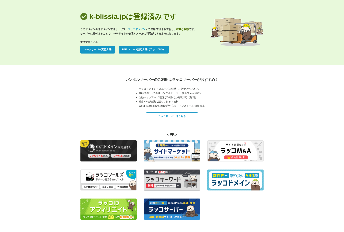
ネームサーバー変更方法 (97, 49)
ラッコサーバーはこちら (172, 116)
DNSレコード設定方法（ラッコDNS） (143, 49)
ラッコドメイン (136, 29)
